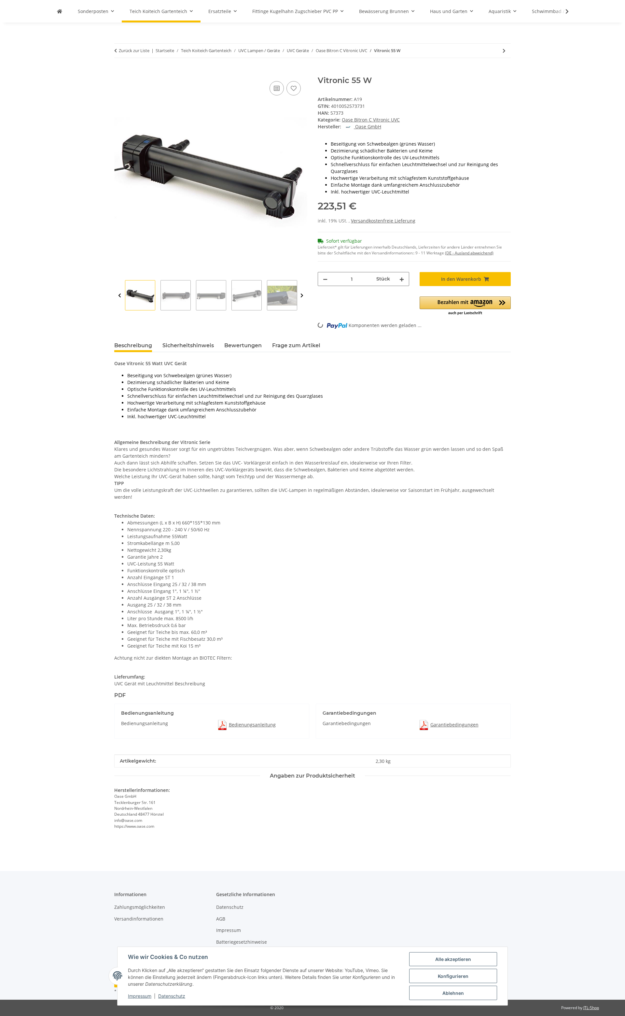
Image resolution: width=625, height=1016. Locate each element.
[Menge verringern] (325, 279)
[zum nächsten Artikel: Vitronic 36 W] (504, 51)
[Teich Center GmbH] (59, 11)
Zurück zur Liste (134, 50)
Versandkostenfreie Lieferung (383, 221)
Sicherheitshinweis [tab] (188, 345)
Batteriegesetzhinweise (241, 942)
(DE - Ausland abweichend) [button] (469, 253)
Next (302, 295)
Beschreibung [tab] (133, 345)
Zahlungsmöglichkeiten (139, 907)
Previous (119, 295)
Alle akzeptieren (453, 959)
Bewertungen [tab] (243, 345)
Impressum (139, 996)
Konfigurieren (453, 976)
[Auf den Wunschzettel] (293, 88)
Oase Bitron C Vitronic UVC (371, 120)
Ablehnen (453, 993)
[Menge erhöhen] (402, 279)
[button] (563, 11)
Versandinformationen (138, 919)
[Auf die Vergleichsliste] (277, 88)
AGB (220, 919)
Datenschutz (171, 996)
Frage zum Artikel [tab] (296, 345)
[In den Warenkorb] (119, 72)
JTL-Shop (591, 1007)
